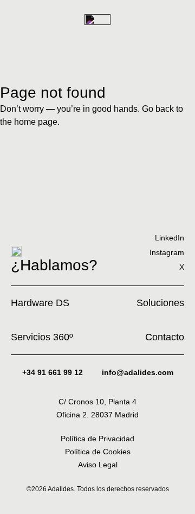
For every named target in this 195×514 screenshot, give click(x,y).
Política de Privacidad (97, 438)
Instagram (167, 252)
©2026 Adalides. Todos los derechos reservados (98, 489)
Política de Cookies (98, 451)
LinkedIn (169, 237)
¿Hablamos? (54, 265)
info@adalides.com (137, 372)
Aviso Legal (98, 464)
